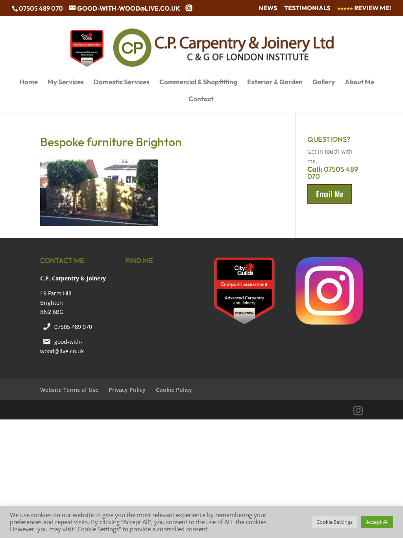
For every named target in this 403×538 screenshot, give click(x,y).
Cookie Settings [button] (334, 521)
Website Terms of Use (69, 389)
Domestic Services (122, 82)
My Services (66, 82)
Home (29, 82)
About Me (359, 82)
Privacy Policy (127, 389)
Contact (201, 99)
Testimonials (307, 8)
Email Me (330, 194)
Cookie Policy (174, 389)
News (268, 8)
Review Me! (372, 8)
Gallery (323, 82)
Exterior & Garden (275, 82)
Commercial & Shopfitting (198, 82)
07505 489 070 (73, 326)
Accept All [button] (377, 521)
